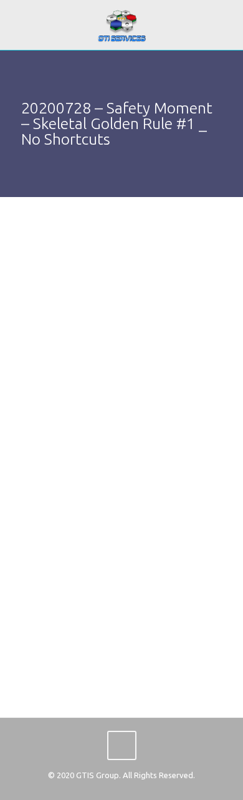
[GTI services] (121, 25)
